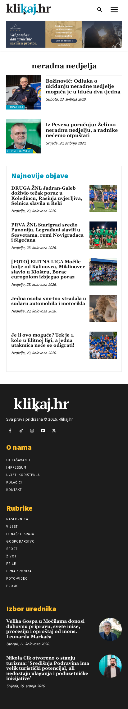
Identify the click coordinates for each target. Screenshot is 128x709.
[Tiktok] (21, 431)
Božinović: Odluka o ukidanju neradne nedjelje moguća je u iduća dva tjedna (83, 86)
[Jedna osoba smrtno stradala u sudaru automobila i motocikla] (103, 308)
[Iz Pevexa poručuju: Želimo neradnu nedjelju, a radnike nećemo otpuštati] (23, 136)
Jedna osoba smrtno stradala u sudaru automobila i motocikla (48, 301)
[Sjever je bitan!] (34, 9)
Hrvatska (15, 107)
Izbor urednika (31, 608)
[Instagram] (32, 431)
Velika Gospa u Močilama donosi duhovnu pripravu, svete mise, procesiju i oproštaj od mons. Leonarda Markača (45, 629)
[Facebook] (10, 431)
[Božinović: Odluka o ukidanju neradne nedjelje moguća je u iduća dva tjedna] (23, 92)
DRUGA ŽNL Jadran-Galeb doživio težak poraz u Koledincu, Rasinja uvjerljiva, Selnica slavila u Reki (46, 196)
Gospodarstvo (19, 151)
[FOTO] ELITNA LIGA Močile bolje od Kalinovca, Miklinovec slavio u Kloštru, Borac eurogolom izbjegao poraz (48, 269)
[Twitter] (54, 431)
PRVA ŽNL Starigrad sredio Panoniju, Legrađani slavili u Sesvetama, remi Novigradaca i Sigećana (47, 232)
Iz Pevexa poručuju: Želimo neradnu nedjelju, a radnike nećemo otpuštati (82, 130)
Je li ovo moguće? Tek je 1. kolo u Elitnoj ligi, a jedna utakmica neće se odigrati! (43, 340)
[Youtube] (43, 431)
